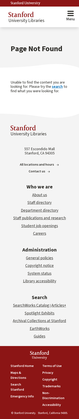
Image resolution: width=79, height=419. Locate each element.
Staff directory (39, 203)
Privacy (47, 372)
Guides (39, 336)
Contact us (37, 171)
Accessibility (51, 405)
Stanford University (25, 3)
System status (39, 273)
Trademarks (51, 386)
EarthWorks (40, 329)
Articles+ (58, 305)
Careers (39, 233)
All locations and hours (37, 164)
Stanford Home (22, 366)
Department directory (39, 210)
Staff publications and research (39, 218)
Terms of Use (52, 366)
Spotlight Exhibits (39, 313)
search (57, 86)
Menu (70, 19)
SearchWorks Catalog (31, 305)
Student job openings (39, 226)
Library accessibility (39, 281)
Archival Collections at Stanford (39, 321)
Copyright (49, 379)
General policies (39, 258)
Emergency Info (22, 396)
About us (39, 195)
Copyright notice (39, 266)
